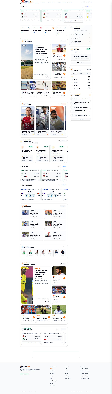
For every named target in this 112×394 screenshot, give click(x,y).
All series (64, 140)
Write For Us (67, 378)
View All (89, 6)
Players (64, 2)
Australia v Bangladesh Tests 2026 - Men (32, 189)
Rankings (70, 2)
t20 (87, 73)
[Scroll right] (59, 141)
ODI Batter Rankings (84, 371)
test (81, 73)
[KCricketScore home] (27, 2)
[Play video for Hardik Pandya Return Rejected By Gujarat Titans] (64, 297)
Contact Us (78, 391)
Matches (42, 2)
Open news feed (80, 119)
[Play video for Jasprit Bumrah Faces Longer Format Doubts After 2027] (64, 278)
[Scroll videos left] (57, 104)
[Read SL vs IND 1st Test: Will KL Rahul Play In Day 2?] (64, 224)
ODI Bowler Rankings (84, 373)
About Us (73, 391)
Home (37, 2)
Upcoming (52, 373)
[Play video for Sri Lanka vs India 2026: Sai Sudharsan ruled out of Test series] (64, 317)
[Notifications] (83, 2)
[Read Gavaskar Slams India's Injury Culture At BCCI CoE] (41, 213)
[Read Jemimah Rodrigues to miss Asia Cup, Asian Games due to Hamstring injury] (41, 224)
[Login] (91, 2)
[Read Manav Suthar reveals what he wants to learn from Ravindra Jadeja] (64, 213)
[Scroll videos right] (60, 104)
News (49, 2)
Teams (58, 2)
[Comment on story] (44, 75)
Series (53, 2)
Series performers (62, 246)
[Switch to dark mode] (88, 2)
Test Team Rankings (84, 375)
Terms (82, 391)
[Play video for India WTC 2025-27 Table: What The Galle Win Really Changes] (64, 74)
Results (51, 375)
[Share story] (47, 75)
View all (62, 41)
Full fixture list (80, 62)
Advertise (52, 383)
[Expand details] (39, 20)
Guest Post (52, 385)
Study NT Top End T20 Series (54, 189)
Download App (53, 380)
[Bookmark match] (39, 11)
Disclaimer (87, 391)
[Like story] (42, 75)
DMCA (91, 391)
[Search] (85, 2)
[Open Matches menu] (45, 2)
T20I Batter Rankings (85, 378)
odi (74, 73)
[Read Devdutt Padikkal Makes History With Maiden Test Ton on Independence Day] (41, 235)
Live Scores (24, 373)
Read (46, 77)
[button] (27, 61)
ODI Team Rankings (84, 368)
